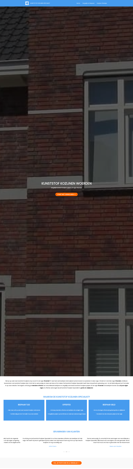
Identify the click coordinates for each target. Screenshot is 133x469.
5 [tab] (69, 452)
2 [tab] (65, 452)
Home (78, 3)
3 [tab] (66, 452)
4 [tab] (68, 452)
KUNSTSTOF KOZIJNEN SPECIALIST (40, 3)
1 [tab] (63, 452)
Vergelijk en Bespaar (88, 3)
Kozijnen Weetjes (102, 3)
